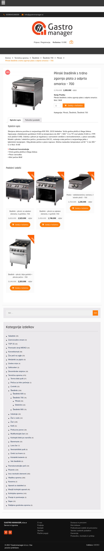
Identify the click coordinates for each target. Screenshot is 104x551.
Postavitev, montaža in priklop (82, 536)
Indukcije (14, 414)
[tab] (15, 120)
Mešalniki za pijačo (15, 359)
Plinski (59, 58)
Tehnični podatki (32, 120)
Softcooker (12, 367)
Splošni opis (15, 120)
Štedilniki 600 (18, 394)
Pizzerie (11, 470)
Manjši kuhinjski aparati (17, 489)
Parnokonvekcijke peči (17, 466)
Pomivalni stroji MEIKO (17, 348)
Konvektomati (13, 352)
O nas (39, 523)
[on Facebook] (6, 532)
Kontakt (40, 528)
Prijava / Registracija (42, 42)
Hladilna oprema (14, 478)
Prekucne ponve (17, 430)
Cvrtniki (13, 386)
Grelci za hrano (17, 453)
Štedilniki (35, 58)
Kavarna (11, 482)
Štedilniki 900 (18, 409)
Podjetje (40, 525)
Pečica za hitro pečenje (20, 382)
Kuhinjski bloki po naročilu (21, 438)
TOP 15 (11, 344)
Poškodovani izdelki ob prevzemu (84, 528)
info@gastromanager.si (34, 15)
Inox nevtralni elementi (17, 474)
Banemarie (15, 442)
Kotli (12, 426)
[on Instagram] (10, 532)
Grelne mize (13, 363)
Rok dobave (75, 525)
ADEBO (96, 545)
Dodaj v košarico (75, 105)
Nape (10, 501)
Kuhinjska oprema (15, 493)
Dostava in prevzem (78, 523)
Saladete (11, 336)
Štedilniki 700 (48, 58)
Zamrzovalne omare (16, 340)
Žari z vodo (15, 418)
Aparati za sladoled (16, 485)
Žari (12, 422)
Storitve (40, 531)
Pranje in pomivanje (16, 497)
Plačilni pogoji (42, 533)
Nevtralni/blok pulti (18, 449)
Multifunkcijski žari (18, 434)
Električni (18, 405)
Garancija (74, 533)
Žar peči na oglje (15, 356)
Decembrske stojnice (16, 371)
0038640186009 (12, 15)
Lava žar (14, 445)
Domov (8, 58)
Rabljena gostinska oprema (19, 505)
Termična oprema (21, 58)
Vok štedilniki (16, 461)
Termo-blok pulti (17, 379)
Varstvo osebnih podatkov (81, 531)
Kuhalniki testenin (18, 457)
